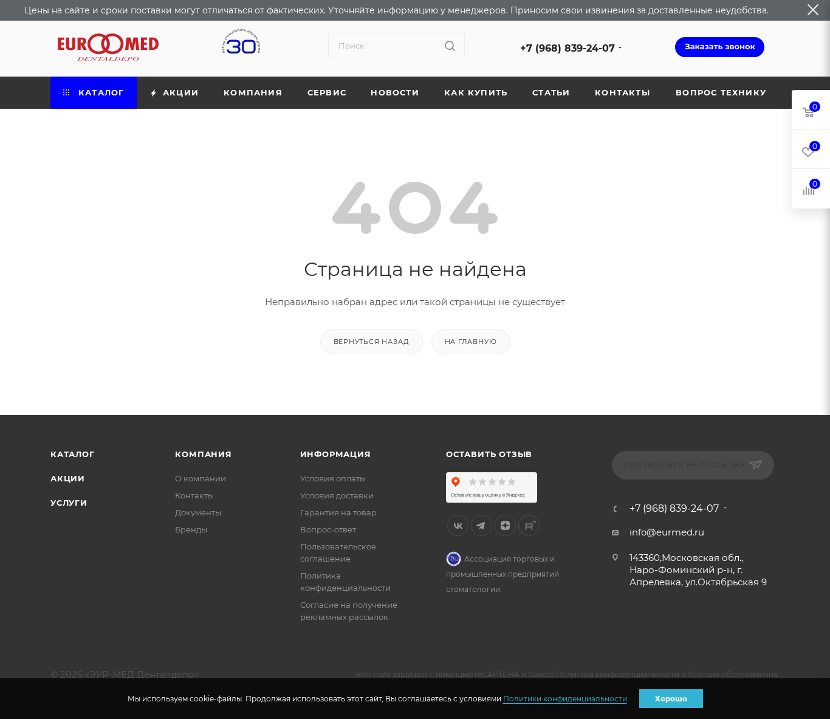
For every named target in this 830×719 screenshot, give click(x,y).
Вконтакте (457, 525)
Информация (335, 454)
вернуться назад (372, 341)
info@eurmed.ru (666, 532)
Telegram (481, 525)
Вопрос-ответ (328, 529)
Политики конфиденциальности (565, 698)
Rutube (529, 525)
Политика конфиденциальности (617, 674)
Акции (67, 478)
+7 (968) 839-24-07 (567, 48)
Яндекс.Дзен (505, 525)
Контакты (194, 495)
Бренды (191, 529)
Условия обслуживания (733, 674)
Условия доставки (337, 495)
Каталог (72, 454)
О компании (200, 478)
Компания (203, 454)
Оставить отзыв (489, 454)
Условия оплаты (333, 478)
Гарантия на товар (338, 512)
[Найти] (450, 45)
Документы (198, 512)
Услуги (68, 502)
